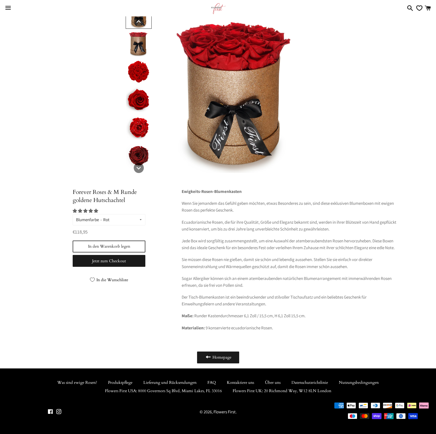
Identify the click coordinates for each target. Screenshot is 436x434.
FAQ (211, 382)
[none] (139, 21)
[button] (86, 211)
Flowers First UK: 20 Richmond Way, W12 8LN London (282, 391)
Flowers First (224, 412)
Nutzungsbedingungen (359, 382)
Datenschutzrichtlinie (309, 382)
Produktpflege (120, 382)
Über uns (273, 382)
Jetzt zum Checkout (109, 261)
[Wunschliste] (418, 8)
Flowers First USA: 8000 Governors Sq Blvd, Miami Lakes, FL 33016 (163, 391)
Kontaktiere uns (240, 382)
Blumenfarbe (87, 219)
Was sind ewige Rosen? (77, 382)
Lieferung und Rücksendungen (170, 382)
